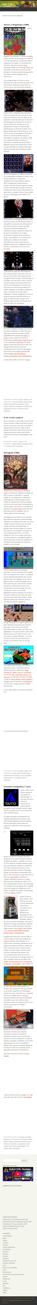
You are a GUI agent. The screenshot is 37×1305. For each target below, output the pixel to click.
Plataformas (6, 1279)
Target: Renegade (26, 679)
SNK (18, 995)
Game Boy (20, 342)
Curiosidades (7, 1249)
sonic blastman (21, 1144)
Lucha (4, 1270)
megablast (18, 406)
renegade (27, 406)
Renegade (26, 930)
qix (9, 1144)
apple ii (19, 773)
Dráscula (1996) (12, 1228)
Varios (21, 441)
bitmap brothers (17, 444)
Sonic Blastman (27, 961)
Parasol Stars (8, 964)
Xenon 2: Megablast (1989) (16, 24)
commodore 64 (8, 775)
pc (22, 406)
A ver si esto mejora (13, 417)
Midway (13, 893)
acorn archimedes (18, 402)
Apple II (15, 672)
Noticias (5, 1276)
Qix (6, 930)
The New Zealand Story (15, 961)
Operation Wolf (19, 933)
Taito (5, 493)
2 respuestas (16, 1148)
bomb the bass (13, 404)
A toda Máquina (7, 1236)
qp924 (4, 1228)
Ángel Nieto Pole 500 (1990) (20, 1219)
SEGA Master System (21, 675)
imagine (17, 775)
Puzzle (5, 1281)
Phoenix (20, 928)
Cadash (6, 961)
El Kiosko (5, 1256)
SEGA (5, 1043)
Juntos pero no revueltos (10, 1267)
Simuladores (6, 1288)
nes (21, 775)
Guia (4, 1265)
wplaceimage (6, 1219)
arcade (24, 773)
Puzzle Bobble (16, 964)
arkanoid (25, 1139)
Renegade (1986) (11, 452)
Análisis (26, 399)
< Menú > (18, 9)
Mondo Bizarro (7, 1272)
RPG (4, 1285)
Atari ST (26, 335)
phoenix (24, 1141)
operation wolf (17, 1141)
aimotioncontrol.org (8, 1221)
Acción (21, 399)
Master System (17, 340)
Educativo (5, 1254)
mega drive (11, 406)
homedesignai (7, 1224)
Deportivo (6, 1251)
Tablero (5, 1290)
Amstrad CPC (8, 672)
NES (13, 675)
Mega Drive (26, 340)
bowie (4, 1226)
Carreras (5, 1245)
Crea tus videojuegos (9, 1247)
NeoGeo (25, 995)
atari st (26, 402)
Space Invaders (14, 877)
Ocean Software (16, 679)
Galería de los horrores (9, 1260)
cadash (10, 1141)
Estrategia (6, 1258)
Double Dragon (17, 509)
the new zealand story (19, 1146)
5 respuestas (19, 446)
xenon (14, 408)
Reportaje (6, 1139)
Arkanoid (10, 930)
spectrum (6, 777)
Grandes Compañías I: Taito (17, 786)
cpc (14, 775)
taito (11, 777)
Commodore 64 (27, 681)
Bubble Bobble (17, 930)
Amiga (6, 338)
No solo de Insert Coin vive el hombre (13, 1274)
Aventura (5, 1242)
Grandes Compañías (25, 1137)
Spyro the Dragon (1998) (20, 1224)
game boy (21, 404)
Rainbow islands (8, 933)
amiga (14, 773)
